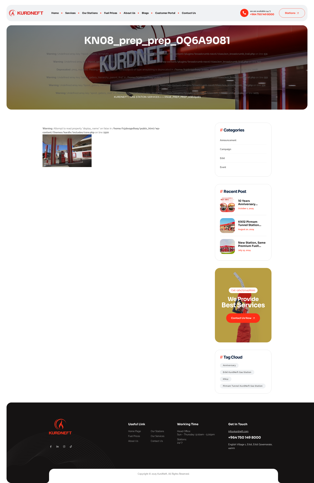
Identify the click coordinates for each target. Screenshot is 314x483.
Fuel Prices (110, 13)
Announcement (228, 140)
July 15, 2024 (244, 250)
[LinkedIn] (57, 446)
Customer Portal (165, 13)
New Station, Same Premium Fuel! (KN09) (252, 244)
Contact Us (189, 13)
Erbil (222, 158)
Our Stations (90, 13)
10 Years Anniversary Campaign (246, 202)
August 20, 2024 (246, 229)
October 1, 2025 (246, 208)
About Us (129, 13)
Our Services (157, 436)
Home (55, 13)
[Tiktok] (71, 446)
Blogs (145, 13)
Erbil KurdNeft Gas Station (237, 372)
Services (70, 13)
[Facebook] (50, 446)
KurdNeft (162, 474)
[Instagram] (64, 446)
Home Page (134, 431)
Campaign (225, 149)
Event (223, 167)
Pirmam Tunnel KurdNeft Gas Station (243, 386)
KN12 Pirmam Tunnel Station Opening (248, 223)
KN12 (225, 379)
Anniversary (229, 365)
